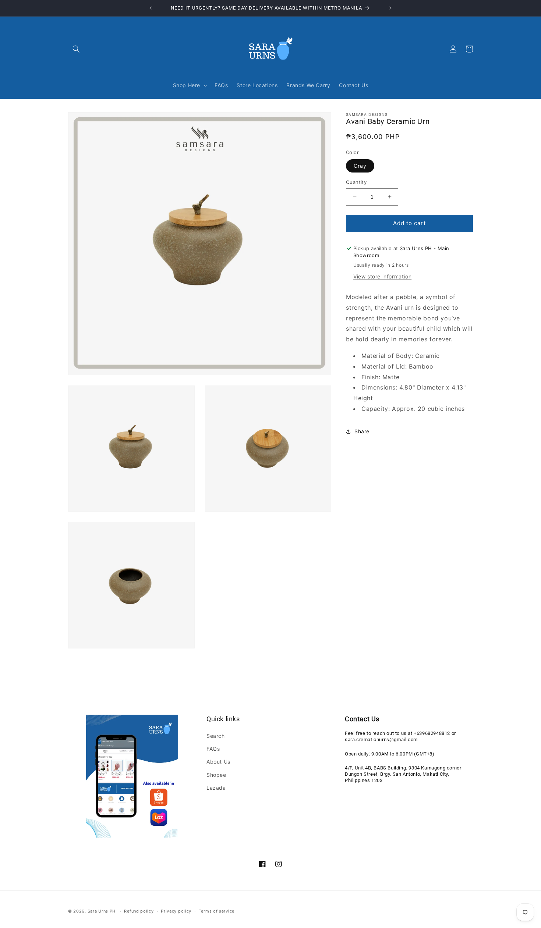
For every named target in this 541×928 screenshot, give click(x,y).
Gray (360, 166)
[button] (76, 49)
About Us (218, 762)
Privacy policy (176, 910)
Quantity (356, 182)
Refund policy (138, 910)
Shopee (216, 775)
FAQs (213, 749)
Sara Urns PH (102, 911)
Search (215, 736)
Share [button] (361, 431)
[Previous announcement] (150, 8)
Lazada (216, 788)
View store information (382, 276)
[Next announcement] (390, 8)
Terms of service (216, 910)
